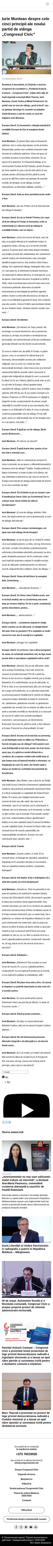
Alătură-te (26, 1484)
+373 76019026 (26, 1454)
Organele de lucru (26, 1474)
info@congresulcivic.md (26, 1463)
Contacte (26, 1500)
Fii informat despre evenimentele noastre (26, 1519)
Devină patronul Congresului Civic (26, 1488)
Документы (26, 1479)
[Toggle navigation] (47, 4)
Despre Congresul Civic (26, 1470)
